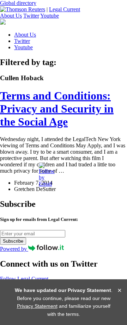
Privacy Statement (37, 306)
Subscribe (13, 241)
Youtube (49, 16)
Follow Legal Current (24, 279)
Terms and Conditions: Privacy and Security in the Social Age (57, 108)
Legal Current (64, 9)
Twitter (31, 16)
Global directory (18, 3)
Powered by (14, 249)
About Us (11, 16)
